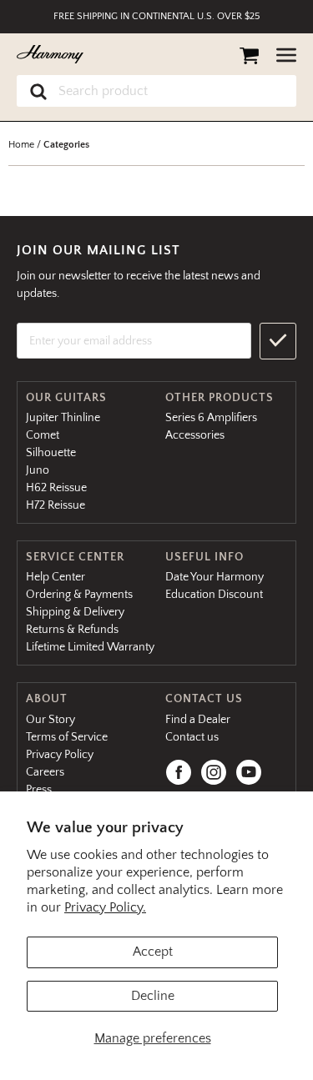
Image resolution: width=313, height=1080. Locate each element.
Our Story (50, 719)
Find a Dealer (197, 719)
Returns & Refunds (72, 629)
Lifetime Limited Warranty (90, 647)
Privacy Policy (59, 754)
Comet (42, 435)
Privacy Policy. (105, 907)
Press (39, 789)
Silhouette (51, 453)
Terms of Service (67, 737)
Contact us (192, 737)
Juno (37, 470)
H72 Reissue (55, 505)
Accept (153, 951)
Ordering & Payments (79, 594)
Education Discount (214, 594)
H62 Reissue (56, 488)
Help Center (55, 577)
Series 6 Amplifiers (211, 417)
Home (21, 144)
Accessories (195, 435)
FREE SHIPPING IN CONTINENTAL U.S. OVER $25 (156, 16)
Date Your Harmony (214, 577)
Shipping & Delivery (75, 612)
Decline (152, 995)
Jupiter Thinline (63, 417)
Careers (45, 772)
